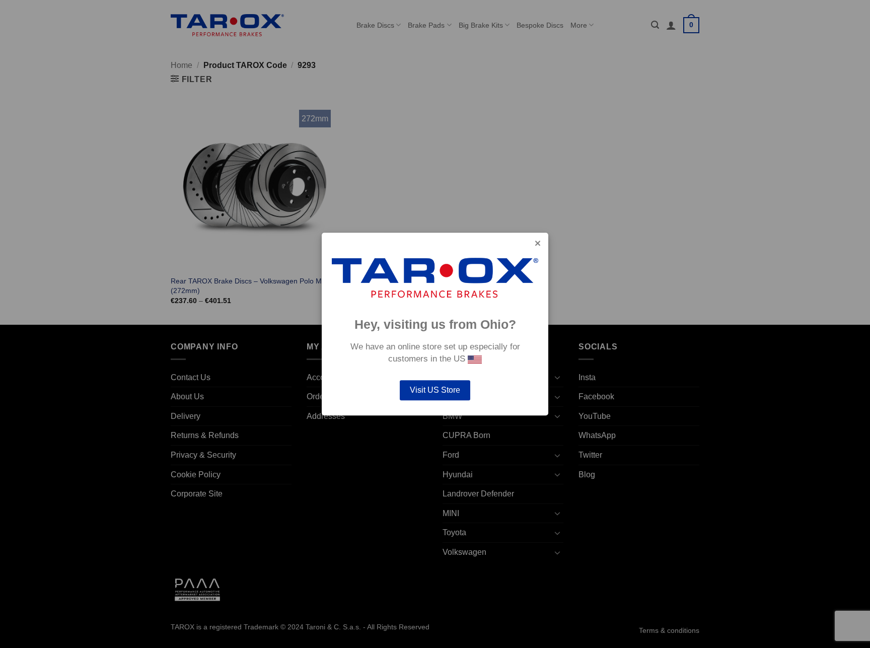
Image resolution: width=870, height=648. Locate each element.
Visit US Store (435, 390)
